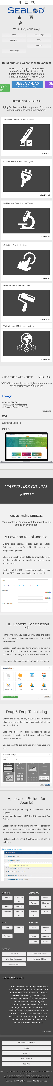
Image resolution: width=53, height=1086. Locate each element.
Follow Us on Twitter (39, 954)
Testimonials (46, 1031)
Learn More (45, 153)
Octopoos (28, 1081)
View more (46, 411)
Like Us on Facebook (14, 959)
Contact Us (14, 954)
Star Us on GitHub (39, 959)
